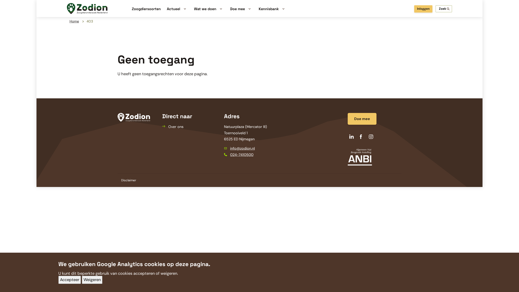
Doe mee (362, 118)
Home (74, 21)
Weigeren (92, 279)
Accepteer (69, 279)
